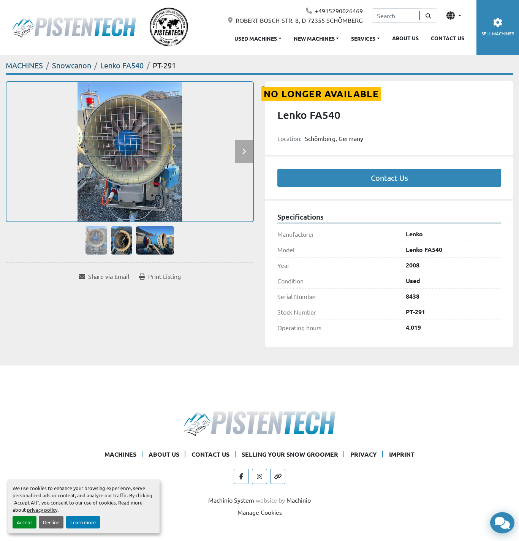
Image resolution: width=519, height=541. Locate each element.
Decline (51, 522)
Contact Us (389, 177)
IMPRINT (402, 454)
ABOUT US (405, 38)
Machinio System (231, 500)
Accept (24, 522)
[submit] (428, 15)
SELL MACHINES (497, 33)
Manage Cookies (259, 512)
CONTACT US (447, 38)
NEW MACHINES (314, 38)
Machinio (298, 500)
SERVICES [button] (363, 38)
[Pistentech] (259, 422)
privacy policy (42, 509)
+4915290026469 (339, 10)
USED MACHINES (255, 38)
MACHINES (120, 454)
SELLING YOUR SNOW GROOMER (290, 454)
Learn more (83, 522)
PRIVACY (363, 454)
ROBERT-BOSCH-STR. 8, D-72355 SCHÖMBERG (299, 20)
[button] (316, 37)
